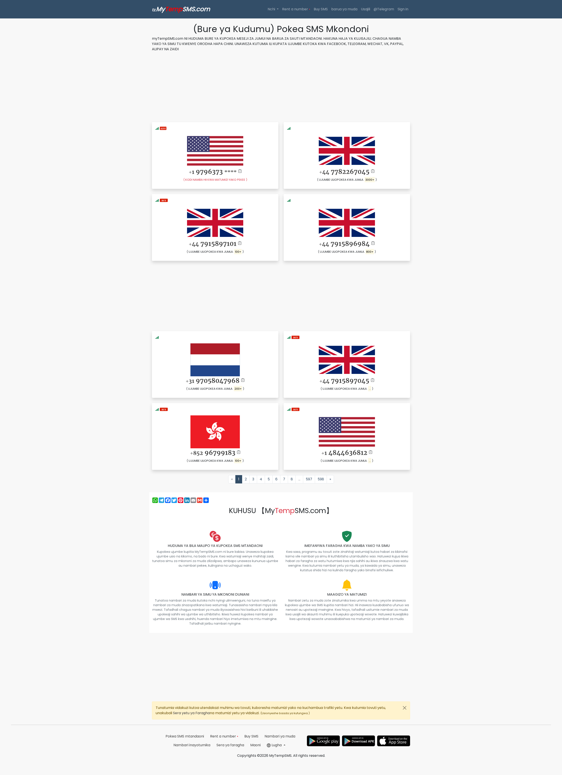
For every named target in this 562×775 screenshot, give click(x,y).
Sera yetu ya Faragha (191, 713)
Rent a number (296, 9)
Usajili (365, 9)
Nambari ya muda (280, 736)
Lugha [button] (277, 745)
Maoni (255, 745)
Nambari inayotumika (191, 745)
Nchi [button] (272, 9)
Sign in (403, 9)
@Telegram (384, 9)
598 (321, 479)
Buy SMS (321, 9)
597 (309, 479)
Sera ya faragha (230, 745)
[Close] (404, 708)
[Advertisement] (281, 86)
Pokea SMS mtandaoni (185, 736)
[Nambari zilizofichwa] (164, 200)
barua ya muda (344, 9)
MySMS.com (181, 9)
